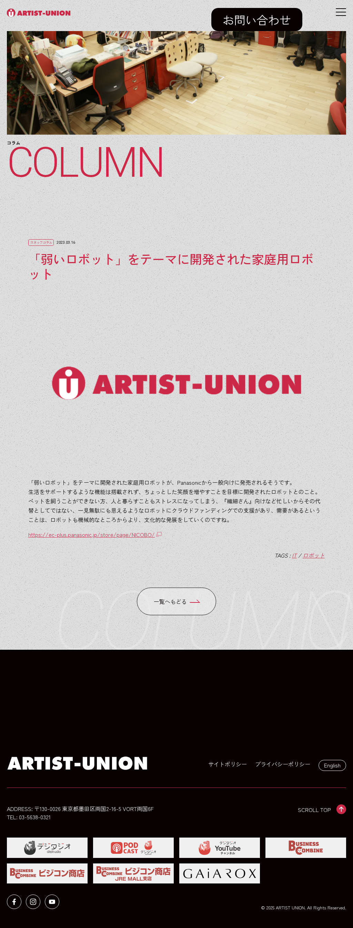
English (332, 765)
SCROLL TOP (314, 809)
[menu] (341, 12)
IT (294, 555)
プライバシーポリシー (282, 764)
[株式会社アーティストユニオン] (40, 13)
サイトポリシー (227, 764)
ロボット (314, 555)
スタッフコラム (41, 242)
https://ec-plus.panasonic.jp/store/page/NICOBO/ (91, 534)
